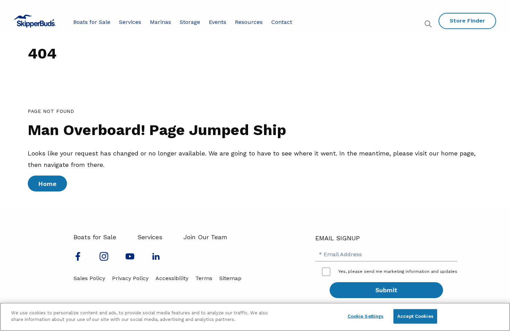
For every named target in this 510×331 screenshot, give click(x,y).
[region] (255, 317)
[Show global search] (429, 24)
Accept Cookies (415, 316)
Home (47, 183)
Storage (190, 22)
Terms (203, 278)
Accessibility (171, 278)
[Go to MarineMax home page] (35, 21)
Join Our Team (205, 237)
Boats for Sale (91, 22)
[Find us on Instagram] (104, 258)
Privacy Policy (130, 278)
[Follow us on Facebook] (78, 258)
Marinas (160, 22)
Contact (281, 22)
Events (217, 22)
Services (130, 22)
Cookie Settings (366, 316)
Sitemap (230, 278)
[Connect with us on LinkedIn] (156, 258)
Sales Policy (89, 278)
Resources (249, 22)
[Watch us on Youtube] (130, 258)
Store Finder (467, 20)
